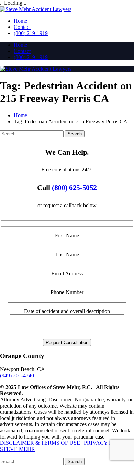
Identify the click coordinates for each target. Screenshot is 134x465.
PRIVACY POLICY (106, 443)
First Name (67, 236)
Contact (22, 27)
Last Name (67, 254)
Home (20, 21)
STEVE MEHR (17, 449)
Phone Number (67, 292)
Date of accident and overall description (67, 311)
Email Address (67, 273)
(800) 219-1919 (31, 33)
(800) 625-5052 (74, 187)
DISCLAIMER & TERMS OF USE (40, 443)
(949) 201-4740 (17, 375)
